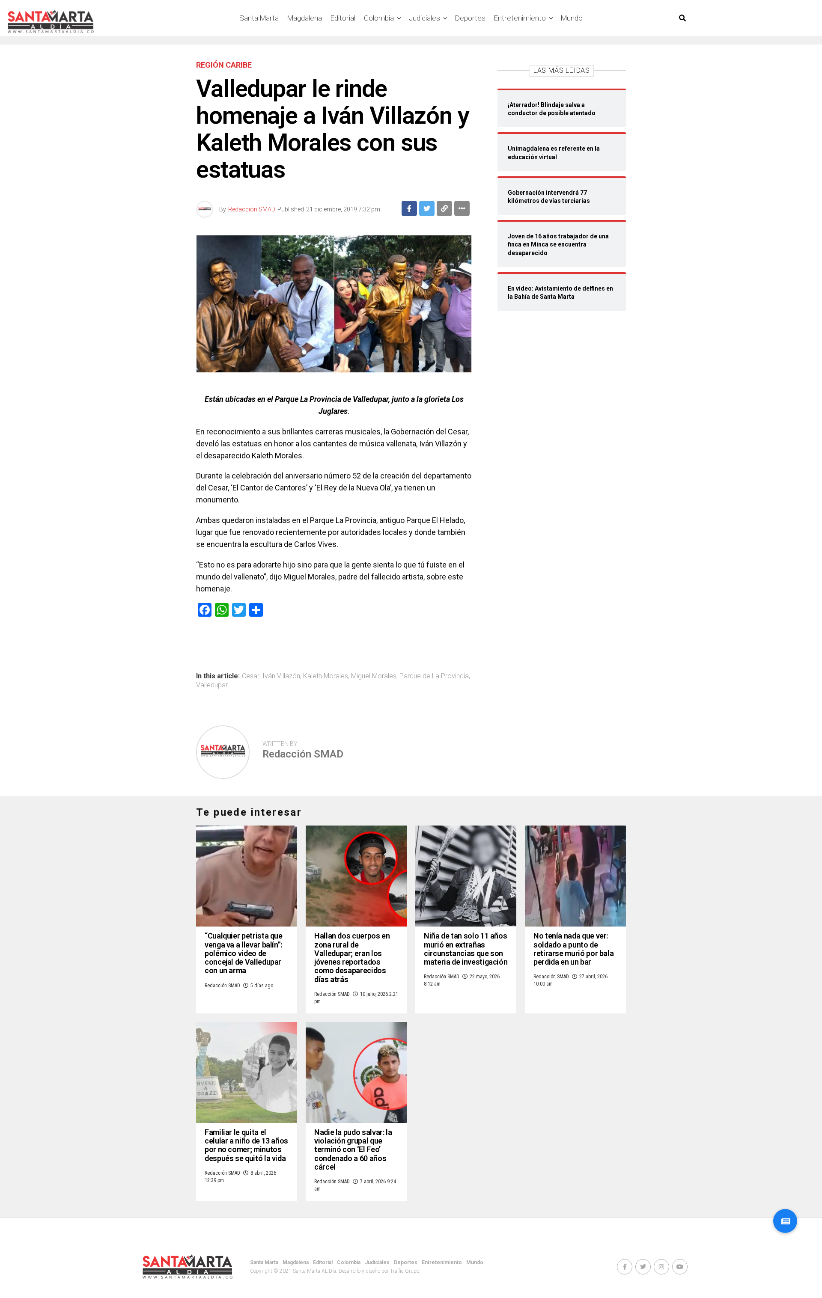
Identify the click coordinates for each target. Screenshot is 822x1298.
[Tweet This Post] (427, 208)
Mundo (572, 18)
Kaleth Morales (325, 676)
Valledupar (212, 685)
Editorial (343, 18)
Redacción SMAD (251, 209)
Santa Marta (259, 18)
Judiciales (424, 18)
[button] (785, 1221)
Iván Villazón (281, 676)
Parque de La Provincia (434, 676)
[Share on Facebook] (409, 208)
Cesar (250, 676)
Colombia (379, 18)
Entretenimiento (520, 18)
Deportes (470, 18)
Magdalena (304, 18)
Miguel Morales (373, 676)
